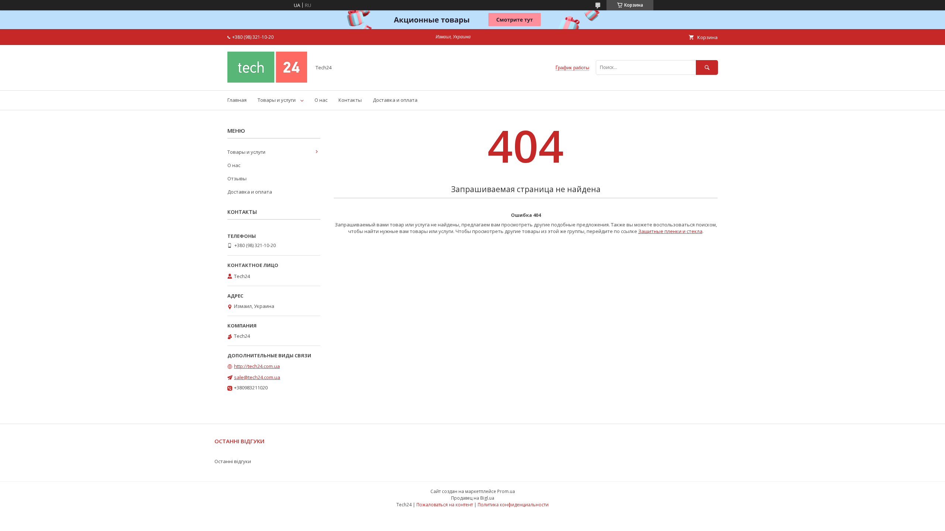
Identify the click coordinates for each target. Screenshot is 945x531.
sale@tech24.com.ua (257, 377)
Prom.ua (506, 491)
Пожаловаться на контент (444, 505)
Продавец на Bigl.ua (472, 498)
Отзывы (237, 178)
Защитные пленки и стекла (670, 231)
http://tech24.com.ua (257, 366)
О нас (321, 100)
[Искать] (707, 67)
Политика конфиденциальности (513, 505)
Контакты (350, 100)
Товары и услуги (277, 100)
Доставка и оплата (395, 100)
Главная (237, 100)
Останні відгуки (232, 461)
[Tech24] (267, 80)
